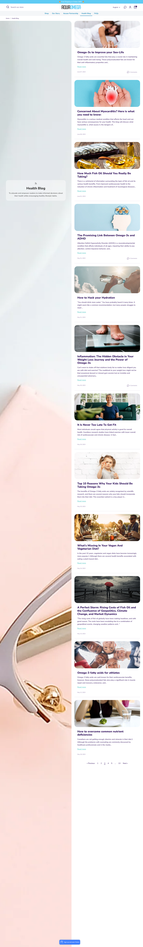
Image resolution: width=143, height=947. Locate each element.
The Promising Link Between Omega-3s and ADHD (106, 237)
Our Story (56, 13)
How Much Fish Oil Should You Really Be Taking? (104, 175)
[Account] (130, 7)
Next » (125, 763)
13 (119, 763)
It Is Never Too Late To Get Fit (96, 425)
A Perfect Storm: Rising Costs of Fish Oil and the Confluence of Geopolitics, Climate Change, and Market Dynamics (106, 611)
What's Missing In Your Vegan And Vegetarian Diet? (100, 547)
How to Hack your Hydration (96, 298)
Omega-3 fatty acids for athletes (98, 673)
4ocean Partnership (70, 13)
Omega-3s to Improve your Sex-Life (100, 52)
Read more (81, 67)
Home (7, 18)
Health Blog (86, 13)
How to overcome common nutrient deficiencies (100, 733)
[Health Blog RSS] (36, 183)
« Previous (91, 763)
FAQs (96, 13)
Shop (47, 13)
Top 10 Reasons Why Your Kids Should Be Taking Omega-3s (105, 485)
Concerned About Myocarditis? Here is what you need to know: (105, 112)
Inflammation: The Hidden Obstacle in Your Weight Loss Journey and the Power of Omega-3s (105, 360)
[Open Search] (8, 7)
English (115, 7)
